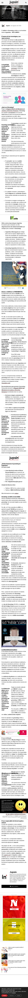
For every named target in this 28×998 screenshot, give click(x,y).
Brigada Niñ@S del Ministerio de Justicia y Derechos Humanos (12, 390)
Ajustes (18, 995)
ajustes (14, 992)
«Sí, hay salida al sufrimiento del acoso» (16, 814)
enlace (16, 493)
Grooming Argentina (11, 248)
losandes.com (6, 383)
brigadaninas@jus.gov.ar (15, 481)
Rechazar (12, 995)
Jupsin (8, 25)
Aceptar (4, 995)
